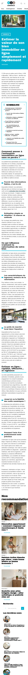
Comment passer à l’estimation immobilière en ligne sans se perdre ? (13, 109)
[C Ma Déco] (11, 3)
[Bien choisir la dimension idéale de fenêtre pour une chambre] (6, 645)
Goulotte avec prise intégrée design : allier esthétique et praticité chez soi (12, 594)
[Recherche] (21, 3)
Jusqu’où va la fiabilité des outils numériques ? (15, 139)
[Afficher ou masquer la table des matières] (22, 105)
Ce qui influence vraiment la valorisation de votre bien (12, 122)
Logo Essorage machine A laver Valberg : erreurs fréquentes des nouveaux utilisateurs (13, 666)
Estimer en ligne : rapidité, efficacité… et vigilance (12, 135)
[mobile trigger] (3, 3)
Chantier (3, 521)
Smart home (4, 588)
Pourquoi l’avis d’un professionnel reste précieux (14, 143)
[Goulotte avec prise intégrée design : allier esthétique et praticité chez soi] (14, 578)
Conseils (6, 34)
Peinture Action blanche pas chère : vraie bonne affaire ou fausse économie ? (13, 560)
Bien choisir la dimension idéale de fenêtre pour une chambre (14, 652)
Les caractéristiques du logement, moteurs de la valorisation (12, 126)
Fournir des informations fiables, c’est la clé (15, 114)
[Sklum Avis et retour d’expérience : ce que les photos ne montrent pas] (6, 619)
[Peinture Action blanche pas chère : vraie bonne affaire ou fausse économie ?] (14, 545)
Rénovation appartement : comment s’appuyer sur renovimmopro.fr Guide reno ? (13, 527)
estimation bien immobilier (17, 191)
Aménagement (7, 623)
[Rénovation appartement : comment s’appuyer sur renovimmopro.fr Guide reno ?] (14, 511)
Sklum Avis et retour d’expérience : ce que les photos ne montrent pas (14, 626)
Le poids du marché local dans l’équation (14, 131)
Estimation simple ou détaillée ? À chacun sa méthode (14, 118)
